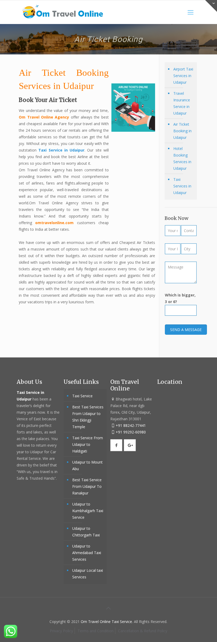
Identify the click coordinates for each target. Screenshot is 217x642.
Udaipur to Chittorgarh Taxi (86, 531)
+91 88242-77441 (131, 425)
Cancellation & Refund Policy (142, 630)
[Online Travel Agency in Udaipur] (62, 12)
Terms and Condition (96, 630)
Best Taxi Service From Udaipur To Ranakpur (87, 486)
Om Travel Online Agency (44, 117)
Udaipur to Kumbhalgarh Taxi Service (87, 511)
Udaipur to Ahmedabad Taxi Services (86, 553)
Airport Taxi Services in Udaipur (183, 76)
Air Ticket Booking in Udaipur (182, 131)
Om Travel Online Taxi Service (106, 621)
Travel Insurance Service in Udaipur (181, 103)
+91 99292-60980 (131, 432)
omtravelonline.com (54, 222)
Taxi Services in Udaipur (182, 186)
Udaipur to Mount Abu (87, 465)
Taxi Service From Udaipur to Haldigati (87, 444)
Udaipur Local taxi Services (87, 573)
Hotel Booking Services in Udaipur (182, 158)
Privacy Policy (61, 630)
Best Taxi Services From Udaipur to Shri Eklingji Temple (87, 416)
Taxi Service (82, 395)
